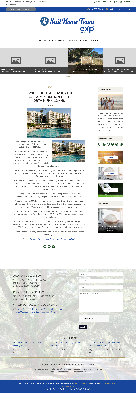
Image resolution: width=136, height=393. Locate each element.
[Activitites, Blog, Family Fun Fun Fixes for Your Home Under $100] (50, 60)
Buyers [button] (47, 41)
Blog (85, 41)
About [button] (93, 41)
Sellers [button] (59, 41)
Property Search (21, 309)
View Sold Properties (40, 312)
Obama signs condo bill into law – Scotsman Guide (52, 239)
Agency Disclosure (81, 383)
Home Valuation (21, 312)
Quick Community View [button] (20, 9)
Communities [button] (73, 41)
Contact (54, 312)
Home (39, 41)
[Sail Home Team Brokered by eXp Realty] (67, 25)
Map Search (36, 309)
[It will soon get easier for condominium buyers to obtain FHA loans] (49, 124)
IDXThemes (104, 383)
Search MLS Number (53, 309)
